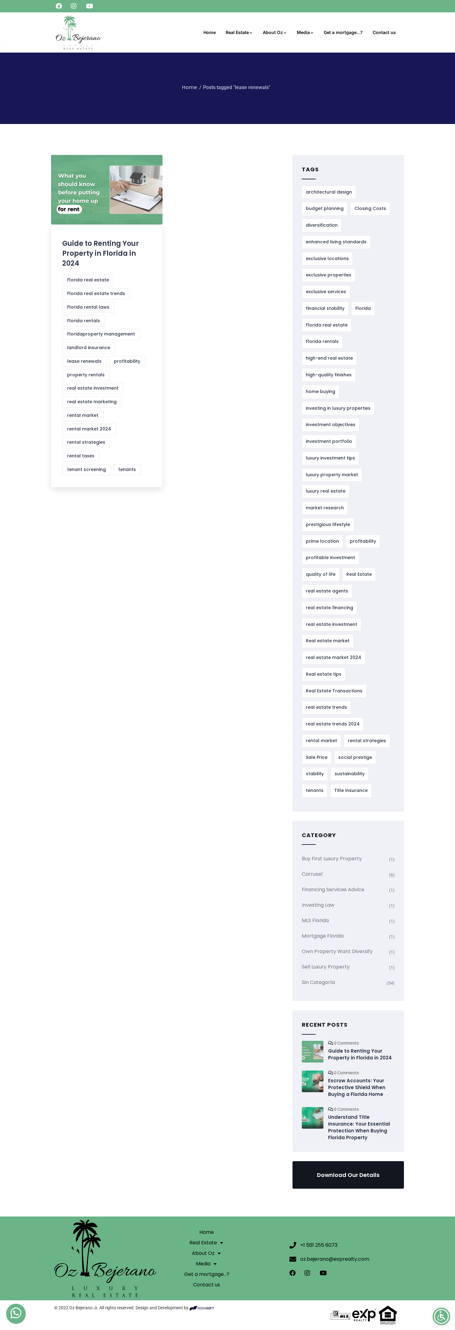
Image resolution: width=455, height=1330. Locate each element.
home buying (320, 391)
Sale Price (316, 757)
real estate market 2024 (333, 657)
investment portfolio (329, 441)
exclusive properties (328, 275)
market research (325, 508)
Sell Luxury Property (326, 966)
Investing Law (318, 905)
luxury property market (332, 475)
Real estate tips (323, 674)
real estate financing (329, 608)
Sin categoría (318, 982)
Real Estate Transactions (334, 691)
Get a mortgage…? (343, 32)
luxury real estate (325, 491)
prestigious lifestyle (328, 524)
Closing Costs (370, 208)
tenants (127, 469)
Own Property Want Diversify (337, 951)
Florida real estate (88, 280)
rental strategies (86, 442)
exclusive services (326, 292)
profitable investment (330, 557)
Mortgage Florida (323, 935)
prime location (322, 541)
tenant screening (86, 469)
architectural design (329, 192)
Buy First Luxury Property (332, 858)
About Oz (273, 32)
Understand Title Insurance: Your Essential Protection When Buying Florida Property (359, 1127)
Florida (363, 308)
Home (209, 32)
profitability (127, 361)
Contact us (384, 32)
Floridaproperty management (101, 334)
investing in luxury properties (338, 408)
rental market (82, 415)
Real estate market (327, 641)
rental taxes (80, 456)
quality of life (321, 574)
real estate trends (326, 707)
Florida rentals (83, 321)
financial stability (325, 308)
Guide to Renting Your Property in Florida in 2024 (100, 253)
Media (303, 32)
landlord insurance (88, 347)
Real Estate (237, 32)
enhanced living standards (336, 242)
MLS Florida (315, 920)
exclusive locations (327, 258)
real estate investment (93, 388)
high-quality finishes (329, 375)
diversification (322, 225)
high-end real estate (329, 358)
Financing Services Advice (333, 889)
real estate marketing (92, 402)
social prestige (355, 757)
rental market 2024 (89, 429)
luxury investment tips (330, 458)
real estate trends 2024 (333, 724)
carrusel (312, 874)
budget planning (325, 208)
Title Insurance (351, 790)
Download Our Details (348, 1175)
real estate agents (327, 591)
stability (315, 774)
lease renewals (84, 361)
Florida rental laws (88, 307)
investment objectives (330, 424)
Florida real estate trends (96, 293)
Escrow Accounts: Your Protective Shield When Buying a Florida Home (356, 1087)
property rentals (86, 375)
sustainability (350, 774)
